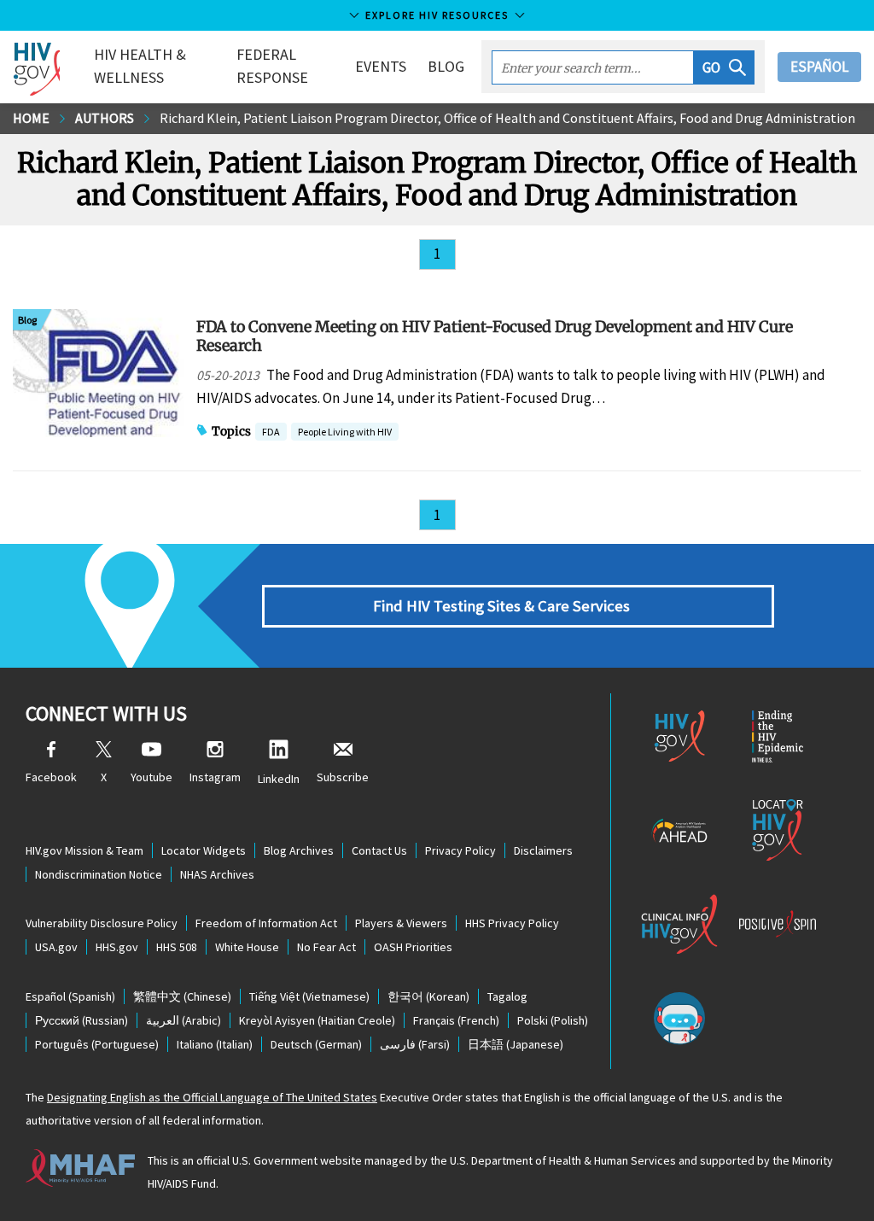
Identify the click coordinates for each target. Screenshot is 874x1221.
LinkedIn (279, 778)
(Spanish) (70, 996)
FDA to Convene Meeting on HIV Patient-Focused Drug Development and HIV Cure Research (494, 335)
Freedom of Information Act (266, 923)
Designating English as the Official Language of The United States (212, 1097)
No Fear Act (326, 947)
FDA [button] (271, 433)
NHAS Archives (217, 874)
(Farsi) (415, 1044)
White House (247, 947)
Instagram (215, 777)
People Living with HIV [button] (345, 431)
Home (31, 117)
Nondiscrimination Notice (98, 874)
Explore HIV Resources (437, 15)
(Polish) (552, 1020)
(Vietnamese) (309, 996)
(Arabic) (183, 1020)
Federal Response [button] (272, 65)
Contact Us (379, 850)
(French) (456, 1020)
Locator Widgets (203, 850)
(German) (316, 1044)
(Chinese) (182, 996)
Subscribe (343, 777)
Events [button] (380, 66)
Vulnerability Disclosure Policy (102, 923)
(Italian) (215, 1044)
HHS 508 (176, 947)
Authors (104, 117)
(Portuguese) (97, 1044)
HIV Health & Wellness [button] (140, 65)
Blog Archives (299, 850)
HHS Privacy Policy (512, 923)
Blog (446, 66)
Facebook (51, 777)
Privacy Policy (460, 850)
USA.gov (56, 947)
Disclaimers (543, 850)
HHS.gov (117, 947)
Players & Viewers (401, 923)
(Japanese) (515, 1044)
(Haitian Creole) (317, 1020)
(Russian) (81, 1020)
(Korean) (428, 996)
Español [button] (819, 66)
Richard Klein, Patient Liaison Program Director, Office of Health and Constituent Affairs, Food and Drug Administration (507, 117)
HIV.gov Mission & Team (84, 850)
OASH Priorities (413, 947)
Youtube (151, 777)
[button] (724, 67)
